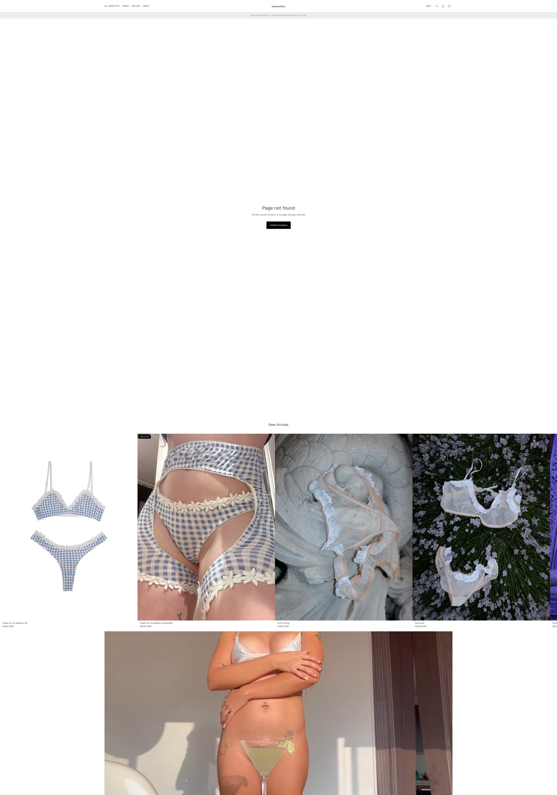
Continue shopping (278, 225)
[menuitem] (111, 6)
